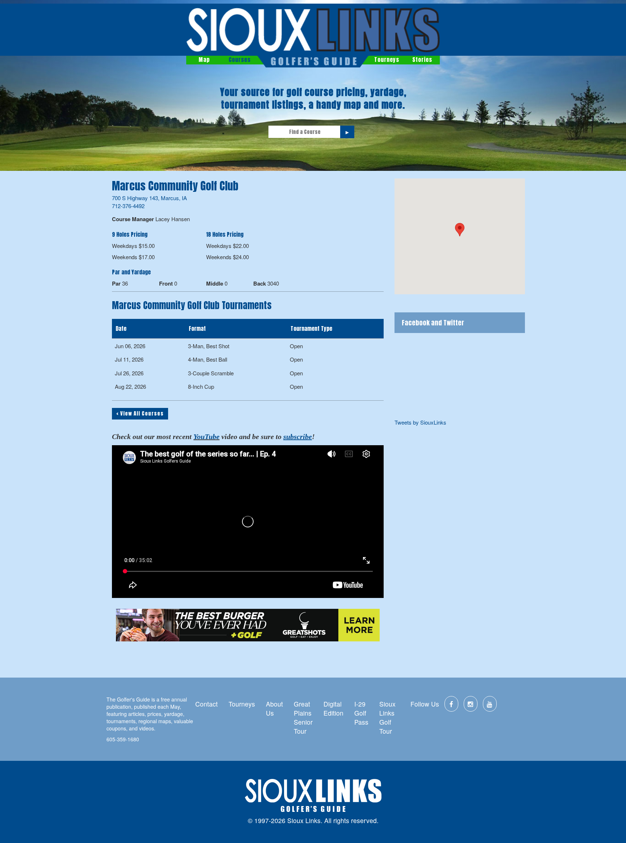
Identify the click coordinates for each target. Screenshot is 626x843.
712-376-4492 (128, 206)
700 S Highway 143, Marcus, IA (149, 198)
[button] (459, 229)
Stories (422, 59)
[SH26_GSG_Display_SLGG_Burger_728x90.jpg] (248, 625)
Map (204, 59)
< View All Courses (140, 413)
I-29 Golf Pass (361, 712)
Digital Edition (333, 708)
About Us (274, 708)
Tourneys (386, 59)
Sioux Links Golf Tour (387, 717)
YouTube (206, 437)
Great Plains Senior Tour (303, 717)
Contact (206, 703)
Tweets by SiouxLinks (420, 422)
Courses (240, 59)
